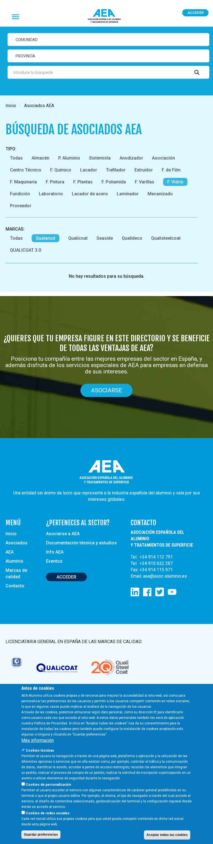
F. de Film (171, 170)
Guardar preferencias (41, 835)
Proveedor (20, 205)
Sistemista (100, 158)
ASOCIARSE (106, 390)
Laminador (128, 193)
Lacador (88, 170)
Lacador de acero (90, 193)
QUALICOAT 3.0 (25, 250)
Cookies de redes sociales (48, 813)
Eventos (54, 561)
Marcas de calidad (16, 573)
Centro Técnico (25, 170)
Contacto (15, 585)
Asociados (16, 542)
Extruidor (144, 170)
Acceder (195, 13)
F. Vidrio (175, 182)
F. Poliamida (114, 182)
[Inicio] (106, 16)
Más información (37, 740)
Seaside (105, 238)
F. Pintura (55, 182)
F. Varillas (144, 182)
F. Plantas (83, 182)
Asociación (163, 158)
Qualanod (45, 238)
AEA (10, 552)
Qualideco (132, 238)
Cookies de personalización (48, 785)
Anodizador (131, 158)
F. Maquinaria (23, 182)
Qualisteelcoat (166, 238)
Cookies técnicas (40, 750)
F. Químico (60, 170)
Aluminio (14, 561)
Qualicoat (78, 238)
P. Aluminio (69, 158)
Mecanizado (160, 193)
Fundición (20, 193)
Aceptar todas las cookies (167, 835)
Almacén (40, 158)
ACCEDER (66, 577)
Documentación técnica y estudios (81, 542)
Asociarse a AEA (63, 533)
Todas (16, 158)
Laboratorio (51, 193)
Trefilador (116, 170)
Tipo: (11, 148)
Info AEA (55, 552)
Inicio (11, 105)
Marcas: (15, 229)
